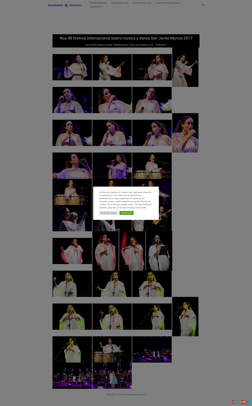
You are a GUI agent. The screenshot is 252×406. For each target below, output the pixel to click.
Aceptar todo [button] (126, 213)
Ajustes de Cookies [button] (109, 213)
